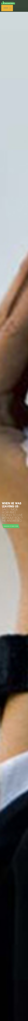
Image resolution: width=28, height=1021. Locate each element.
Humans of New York (11, 526)
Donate (6, 8)
